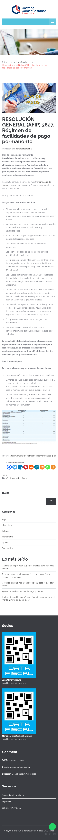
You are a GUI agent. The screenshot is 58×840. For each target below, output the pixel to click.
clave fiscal (7, 525)
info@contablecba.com (19, 767)
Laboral (5, 531)
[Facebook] (9, 467)
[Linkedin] (20, 467)
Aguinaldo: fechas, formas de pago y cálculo (22, 591)
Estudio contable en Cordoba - (16, 62)
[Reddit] (31, 467)
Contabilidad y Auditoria (13, 795)
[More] (53, 467)
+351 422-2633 (17, 760)
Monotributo (7, 537)
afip (7, 478)
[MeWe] (36, 467)
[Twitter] (14, 467)
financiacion (15, 478)
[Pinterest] (25, 467)
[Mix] (42, 467)
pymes (5, 542)
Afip (5, 475)
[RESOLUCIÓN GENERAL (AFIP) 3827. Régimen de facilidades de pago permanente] (29, 98)
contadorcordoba (24, 149)
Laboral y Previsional (11, 808)
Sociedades (7, 548)
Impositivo (6, 802)
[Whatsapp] (47, 467)
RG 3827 (25, 478)
